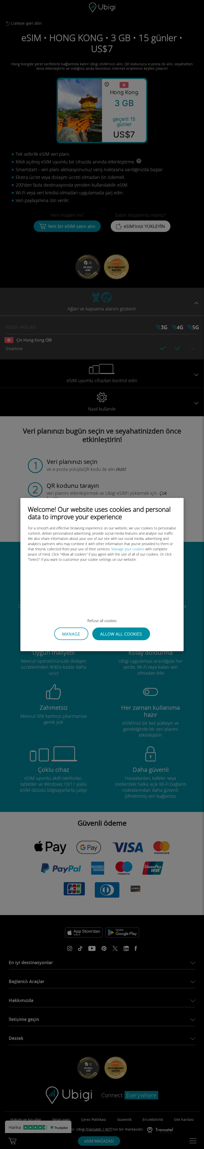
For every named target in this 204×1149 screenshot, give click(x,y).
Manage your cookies (127, 549)
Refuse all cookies (102, 620)
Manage (71, 634)
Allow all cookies (121, 634)
